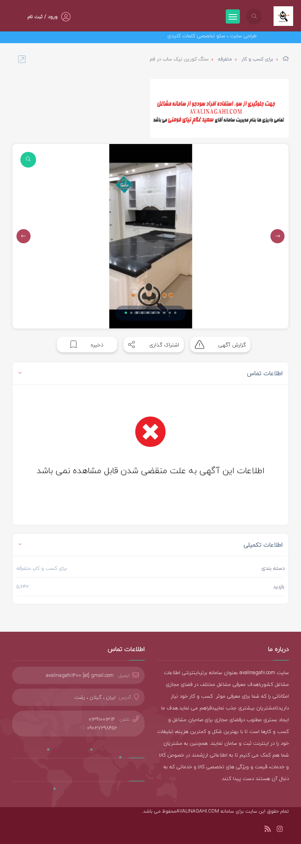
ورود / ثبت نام (42, 17)
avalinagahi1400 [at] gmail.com (80, 675)
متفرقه (225, 59)
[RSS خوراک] (268, 830)
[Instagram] (280, 830)
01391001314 (102, 719)
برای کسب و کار (257, 59)
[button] (126, 313)
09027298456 (102, 728)
